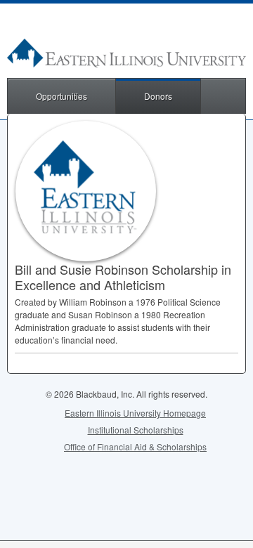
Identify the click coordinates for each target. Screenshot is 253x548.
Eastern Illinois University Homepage (135, 413)
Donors (158, 96)
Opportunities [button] (61, 96)
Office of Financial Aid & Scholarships (135, 446)
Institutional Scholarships (135, 430)
